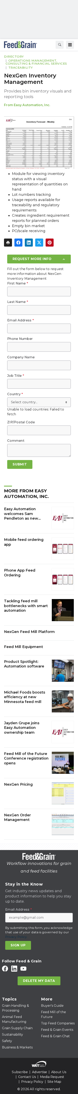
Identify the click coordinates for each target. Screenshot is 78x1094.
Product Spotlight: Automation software (24, 663)
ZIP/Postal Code (21, 422)
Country (15, 394)
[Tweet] (39, 243)
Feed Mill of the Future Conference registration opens (26, 758)
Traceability (20, 67)
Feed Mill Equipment (23, 647)
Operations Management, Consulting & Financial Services (36, 62)
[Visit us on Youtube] (23, 968)
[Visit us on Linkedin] (14, 968)
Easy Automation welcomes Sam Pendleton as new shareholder (21, 514)
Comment (15, 440)
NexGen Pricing (18, 784)
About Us (58, 1072)
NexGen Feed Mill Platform (29, 632)
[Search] (60, 45)
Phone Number (20, 338)
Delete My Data (39, 981)
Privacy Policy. (16, 937)
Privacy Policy (32, 1082)
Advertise (39, 1072)
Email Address (20, 320)
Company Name (21, 357)
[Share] (18, 243)
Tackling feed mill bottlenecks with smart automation (26, 606)
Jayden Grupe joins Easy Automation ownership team (21, 728)
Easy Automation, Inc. (32, 105)
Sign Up (18, 945)
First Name (17, 283)
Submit (20, 464)
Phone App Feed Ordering (19, 572)
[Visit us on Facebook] (5, 968)
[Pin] (50, 243)
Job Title (15, 375)
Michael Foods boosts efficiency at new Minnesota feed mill (24, 697)
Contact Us (27, 1077)
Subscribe (20, 1072)
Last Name (17, 302)
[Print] (8, 243)
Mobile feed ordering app (24, 541)
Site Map (54, 1082)
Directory (14, 56)
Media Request (52, 1077)
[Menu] (70, 45)
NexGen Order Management (17, 817)
